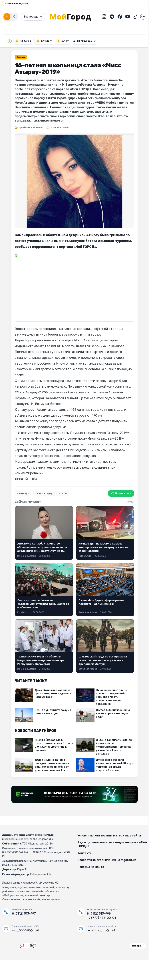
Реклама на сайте (89, 867)
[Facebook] (117, 17)
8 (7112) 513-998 (98, 913)
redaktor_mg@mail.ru (101, 930)
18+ (140, 16)
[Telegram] (109, 17)
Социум (19, 57)
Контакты (83, 853)
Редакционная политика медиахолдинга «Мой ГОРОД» (106, 844)
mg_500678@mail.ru (27, 930)
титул (62, 493)
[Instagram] (101, 17)
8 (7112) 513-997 (24, 913)
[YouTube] (125, 17)
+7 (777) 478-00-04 (100, 917)
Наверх (133, 945)
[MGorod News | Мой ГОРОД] (70, 16)
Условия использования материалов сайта (108, 835)
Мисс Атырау (43, 493)
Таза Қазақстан (16, 3)
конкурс (23, 493)
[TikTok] (133, 17)
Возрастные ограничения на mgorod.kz (105, 860)
